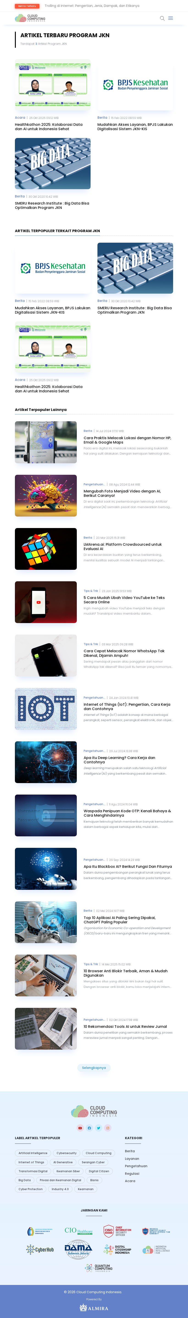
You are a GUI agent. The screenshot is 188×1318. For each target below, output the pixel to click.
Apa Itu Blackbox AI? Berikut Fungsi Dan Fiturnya (128, 866)
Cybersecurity (67, 1153)
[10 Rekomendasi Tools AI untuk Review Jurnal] (46, 1029)
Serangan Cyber (93, 1162)
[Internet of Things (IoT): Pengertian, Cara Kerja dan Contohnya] (46, 709)
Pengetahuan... (94, 484)
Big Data (25, 1180)
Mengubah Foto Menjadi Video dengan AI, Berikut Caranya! (122, 493)
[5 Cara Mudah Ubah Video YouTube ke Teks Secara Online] (46, 602)
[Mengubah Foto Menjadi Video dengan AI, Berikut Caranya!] (46, 496)
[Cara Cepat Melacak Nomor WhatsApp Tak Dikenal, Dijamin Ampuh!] (46, 655)
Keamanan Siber (68, 1171)
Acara (20, 117)
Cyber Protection (31, 1189)
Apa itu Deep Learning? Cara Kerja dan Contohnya (119, 760)
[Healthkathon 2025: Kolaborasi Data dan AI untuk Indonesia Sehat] (53, 84)
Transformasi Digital (33, 1171)
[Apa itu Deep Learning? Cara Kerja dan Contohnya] (46, 762)
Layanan (132, 1158)
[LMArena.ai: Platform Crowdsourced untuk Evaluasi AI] (46, 549)
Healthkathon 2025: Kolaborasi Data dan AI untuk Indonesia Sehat (49, 126)
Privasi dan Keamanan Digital (60, 1180)
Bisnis (94, 1180)
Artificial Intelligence (33, 1153)
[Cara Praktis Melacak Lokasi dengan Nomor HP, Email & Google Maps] (46, 442)
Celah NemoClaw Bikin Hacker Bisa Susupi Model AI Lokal (89, 5)
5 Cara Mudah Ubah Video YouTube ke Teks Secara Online (124, 600)
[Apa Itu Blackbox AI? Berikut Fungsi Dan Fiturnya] (46, 869)
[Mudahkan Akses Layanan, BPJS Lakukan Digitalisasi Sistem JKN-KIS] (135, 84)
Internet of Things (31, 1162)
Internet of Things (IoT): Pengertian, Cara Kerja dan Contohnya (127, 706)
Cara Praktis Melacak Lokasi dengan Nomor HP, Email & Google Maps (127, 440)
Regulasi (132, 1173)
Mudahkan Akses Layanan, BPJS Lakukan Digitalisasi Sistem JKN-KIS (135, 126)
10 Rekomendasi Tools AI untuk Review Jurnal (125, 1026)
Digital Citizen (99, 1171)
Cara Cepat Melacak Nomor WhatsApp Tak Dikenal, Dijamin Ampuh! (124, 653)
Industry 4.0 (60, 1189)
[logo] (94, 1111)
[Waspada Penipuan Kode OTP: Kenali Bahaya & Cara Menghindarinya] (46, 815)
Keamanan (86, 1189)
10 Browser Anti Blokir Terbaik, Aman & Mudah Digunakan (126, 973)
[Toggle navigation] (170, 18)
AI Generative (63, 1162)
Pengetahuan (136, 1166)
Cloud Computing (98, 1153)
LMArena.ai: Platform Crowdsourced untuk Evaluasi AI (123, 546)
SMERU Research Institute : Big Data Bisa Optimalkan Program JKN (52, 205)
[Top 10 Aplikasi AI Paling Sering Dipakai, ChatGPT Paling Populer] (46, 922)
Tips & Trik (91, 591)
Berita (102, 117)
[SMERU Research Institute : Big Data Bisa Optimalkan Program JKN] (53, 163)
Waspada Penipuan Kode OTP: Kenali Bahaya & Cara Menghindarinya (127, 813)
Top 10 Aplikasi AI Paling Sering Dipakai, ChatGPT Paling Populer (120, 920)
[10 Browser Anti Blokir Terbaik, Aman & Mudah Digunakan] (46, 975)
